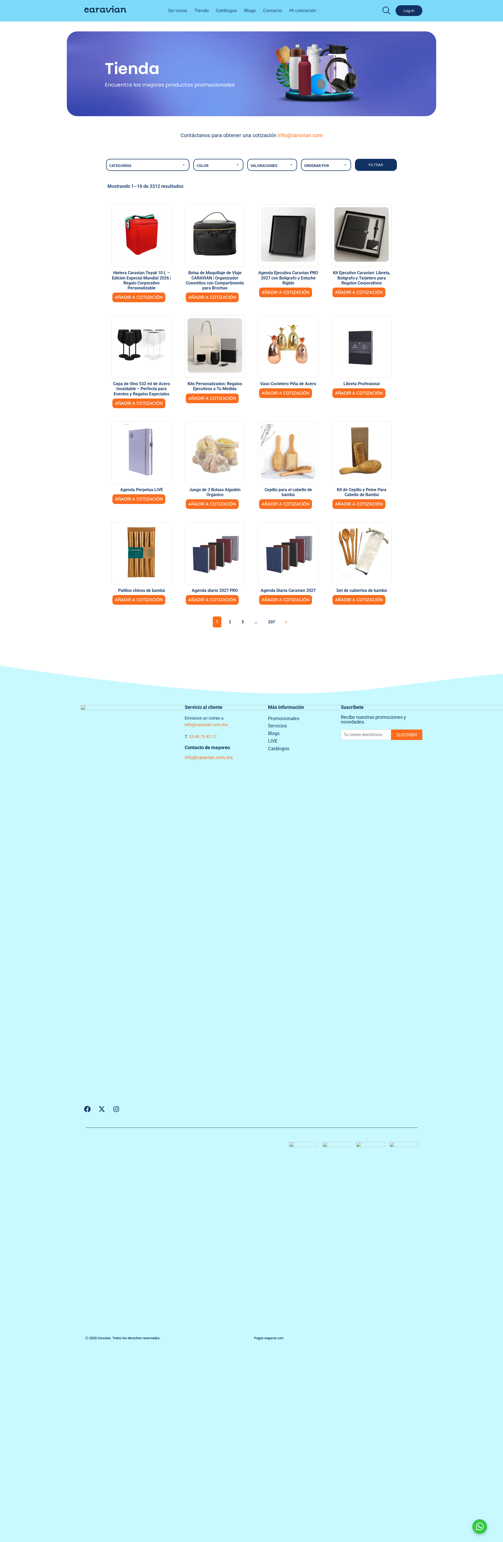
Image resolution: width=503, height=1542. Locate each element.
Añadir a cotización (139, 297)
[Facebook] (87, 1109)
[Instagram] (116, 1109)
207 (271, 621)
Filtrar (376, 164)
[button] (386, 10)
